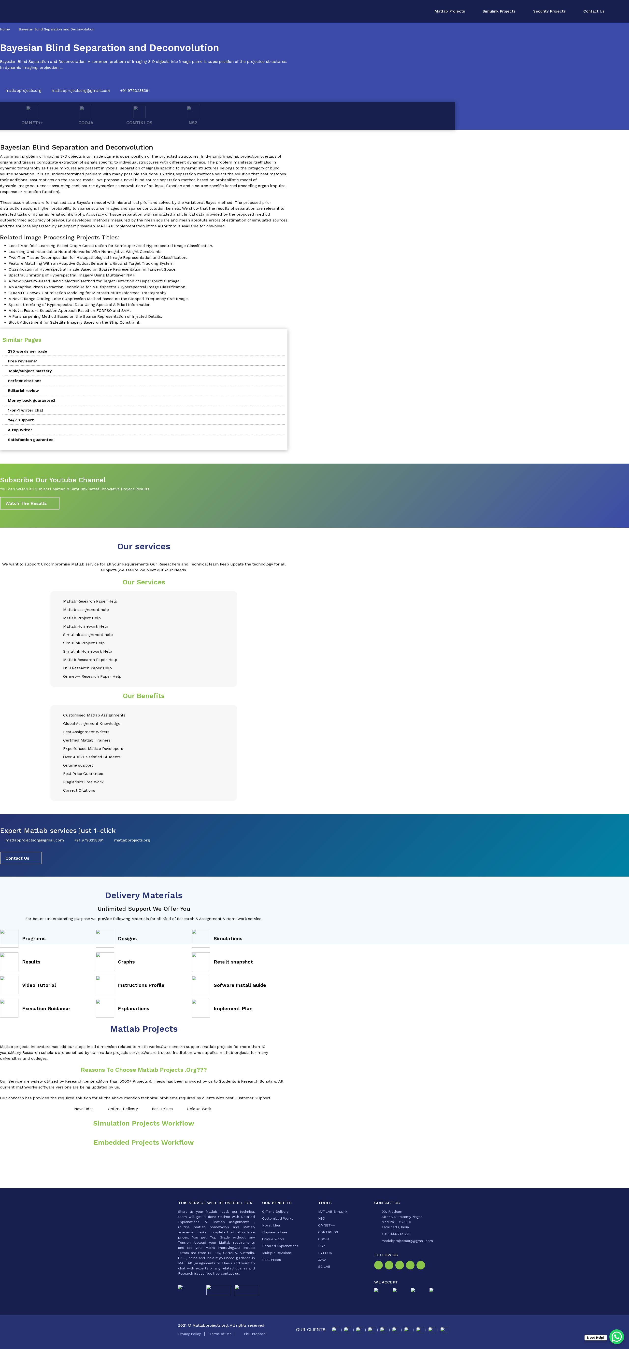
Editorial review (23, 390)
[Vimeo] (411, 1266)
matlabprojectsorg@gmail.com (81, 90)
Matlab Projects (449, 11)
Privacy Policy (189, 1334)
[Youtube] (421, 1266)
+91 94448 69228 (396, 1234)
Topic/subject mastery (30, 371)
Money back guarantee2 (31, 400)
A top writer (20, 429)
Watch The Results (26, 503)
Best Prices (271, 1260)
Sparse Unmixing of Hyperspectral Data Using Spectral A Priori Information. (80, 304)
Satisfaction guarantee (31, 439)
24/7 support (21, 420)
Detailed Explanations (280, 1246)
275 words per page (27, 351)
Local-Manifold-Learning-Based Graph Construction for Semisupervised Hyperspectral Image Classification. (111, 245)
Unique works (273, 1239)
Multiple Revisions (277, 1253)
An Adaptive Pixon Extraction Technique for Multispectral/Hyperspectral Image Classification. (97, 287)
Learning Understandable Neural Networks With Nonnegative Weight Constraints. (85, 251)
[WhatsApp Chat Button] (616, 1336)
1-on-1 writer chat (25, 410)
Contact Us (593, 11)
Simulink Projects (499, 11)
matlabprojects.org (23, 90)
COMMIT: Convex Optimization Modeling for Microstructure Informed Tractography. (88, 292)
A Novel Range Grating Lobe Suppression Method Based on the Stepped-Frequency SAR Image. (99, 298)
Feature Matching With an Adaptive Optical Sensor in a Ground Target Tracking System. (91, 263)
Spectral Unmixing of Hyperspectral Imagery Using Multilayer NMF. (72, 275)
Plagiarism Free (274, 1232)
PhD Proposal (255, 1334)
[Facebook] (379, 1266)
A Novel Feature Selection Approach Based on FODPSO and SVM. (70, 310)
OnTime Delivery (275, 1211)
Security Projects (549, 11)
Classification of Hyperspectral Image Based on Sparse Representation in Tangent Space (92, 269)
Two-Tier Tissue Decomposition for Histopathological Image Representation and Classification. (98, 257)
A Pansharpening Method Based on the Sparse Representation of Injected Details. (85, 316)
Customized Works (277, 1218)
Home (5, 29)
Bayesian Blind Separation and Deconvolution (56, 29)
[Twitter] (400, 1266)
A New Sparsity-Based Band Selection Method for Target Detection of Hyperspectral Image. (95, 281)
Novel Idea (271, 1225)
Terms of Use (220, 1334)
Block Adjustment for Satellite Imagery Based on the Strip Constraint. (74, 322)
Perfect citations (25, 380)
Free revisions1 (23, 361)
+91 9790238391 (135, 90)
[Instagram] (390, 1266)
